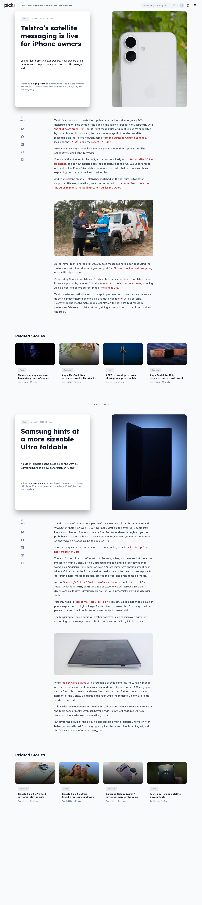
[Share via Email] (22, 152)
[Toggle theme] (181, 5)
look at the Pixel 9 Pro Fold (90, 601)
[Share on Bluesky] (22, 129)
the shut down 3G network (69, 128)
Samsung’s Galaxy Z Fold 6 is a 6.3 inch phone (90, 582)
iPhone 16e (111, 287)
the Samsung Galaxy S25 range (127, 137)
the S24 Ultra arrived (73, 682)
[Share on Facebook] (22, 136)
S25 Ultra (75, 141)
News (25, 19)
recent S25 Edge (101, 141)
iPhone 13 (105, 283)
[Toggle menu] (195, 6)
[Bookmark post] (22, 159)
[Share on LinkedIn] (22, 144)
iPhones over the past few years (132, 268)
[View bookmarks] (188, 5)
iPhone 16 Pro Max (130, 283)
